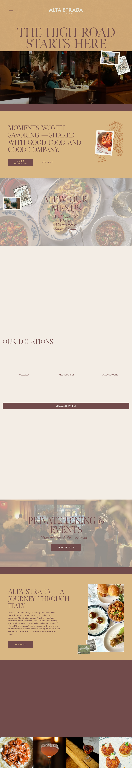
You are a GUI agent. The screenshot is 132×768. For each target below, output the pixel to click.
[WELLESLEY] (24, 371)
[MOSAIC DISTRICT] (67, 371)
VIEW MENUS (47, 162)
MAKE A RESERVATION (20, 162)
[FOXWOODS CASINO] (109, 371)
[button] (125, 367)
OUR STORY (20, 644)
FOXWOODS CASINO (109, 375)
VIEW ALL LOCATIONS (66, 406)
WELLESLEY (24, 375)
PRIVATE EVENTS (66, 547)
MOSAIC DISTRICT (66, 375)
